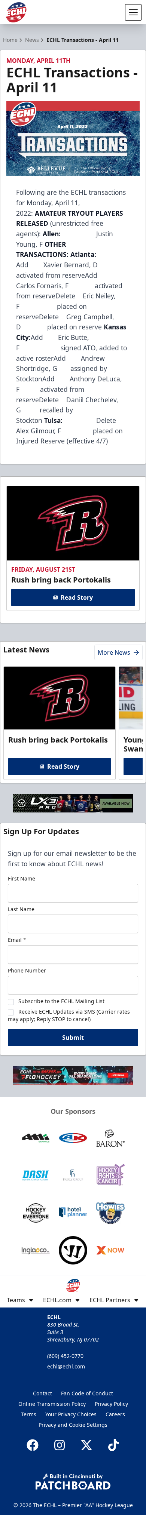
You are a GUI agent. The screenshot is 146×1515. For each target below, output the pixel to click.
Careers (115, 1414)
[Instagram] (59, 1445)
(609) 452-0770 (65, 1355)
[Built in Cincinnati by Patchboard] (73, 1481)
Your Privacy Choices (71, 1414)
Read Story (77, 597)
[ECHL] (16, 12)
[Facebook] (32, 1445)
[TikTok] (113, 1445)
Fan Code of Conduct (87, 1393)
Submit (73, 1037)
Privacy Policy (111, 1403)
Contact (42, 1393)
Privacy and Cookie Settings (73, 1424)
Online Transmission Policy (52, 1403)
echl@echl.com (66, 1366)
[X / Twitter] (86, 1445)
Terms (28, 1414)
